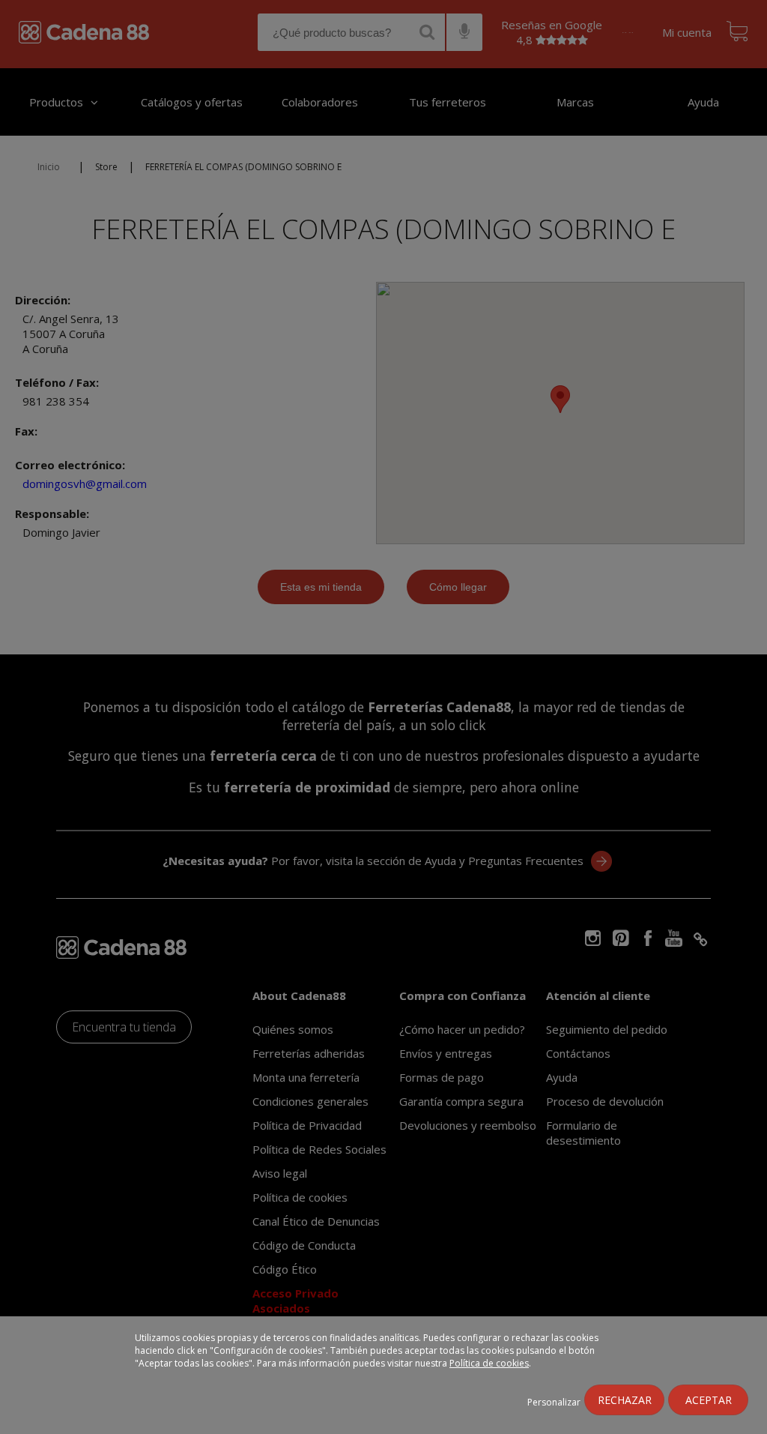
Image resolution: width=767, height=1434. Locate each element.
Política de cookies (489, 1363)
